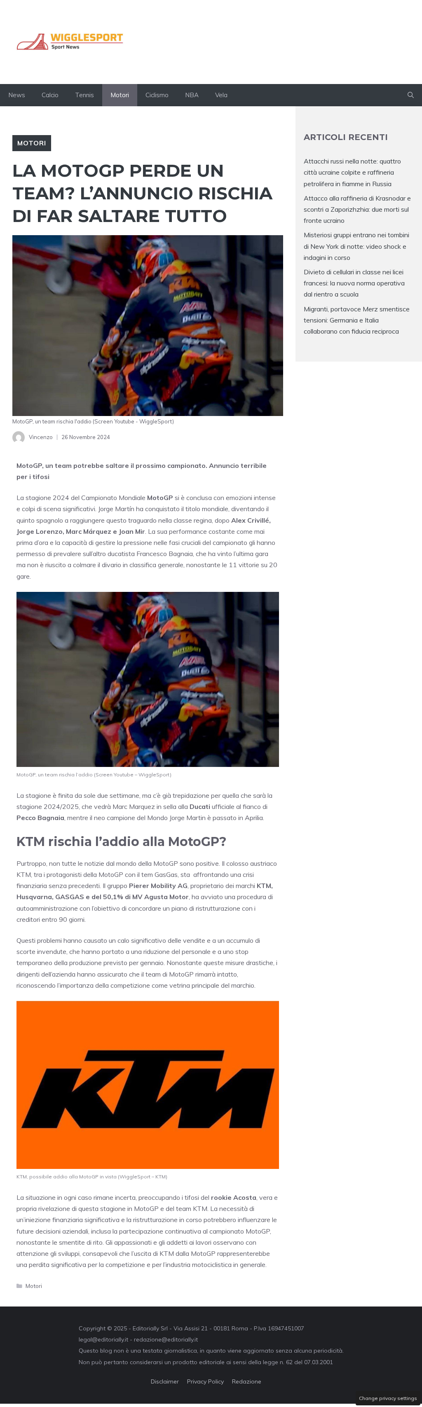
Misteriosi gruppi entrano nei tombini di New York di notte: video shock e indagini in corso (356, 246)
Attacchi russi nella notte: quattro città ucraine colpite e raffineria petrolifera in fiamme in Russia (352, 172)
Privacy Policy (205, 1381)
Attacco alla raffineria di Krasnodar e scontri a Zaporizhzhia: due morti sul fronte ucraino (357, 209)
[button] (410, 95)
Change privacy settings (388, 1398)
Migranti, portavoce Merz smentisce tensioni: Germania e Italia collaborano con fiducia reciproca (357, 320)
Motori (119, 95)
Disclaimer (165, 1381)
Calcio (50, 95)
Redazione (246, 1381)
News (16, 95)
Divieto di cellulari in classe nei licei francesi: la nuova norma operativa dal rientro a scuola (354, 283)
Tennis (84, 95)
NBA (192, 95)
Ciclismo (157, 95)
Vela (221, 95)
